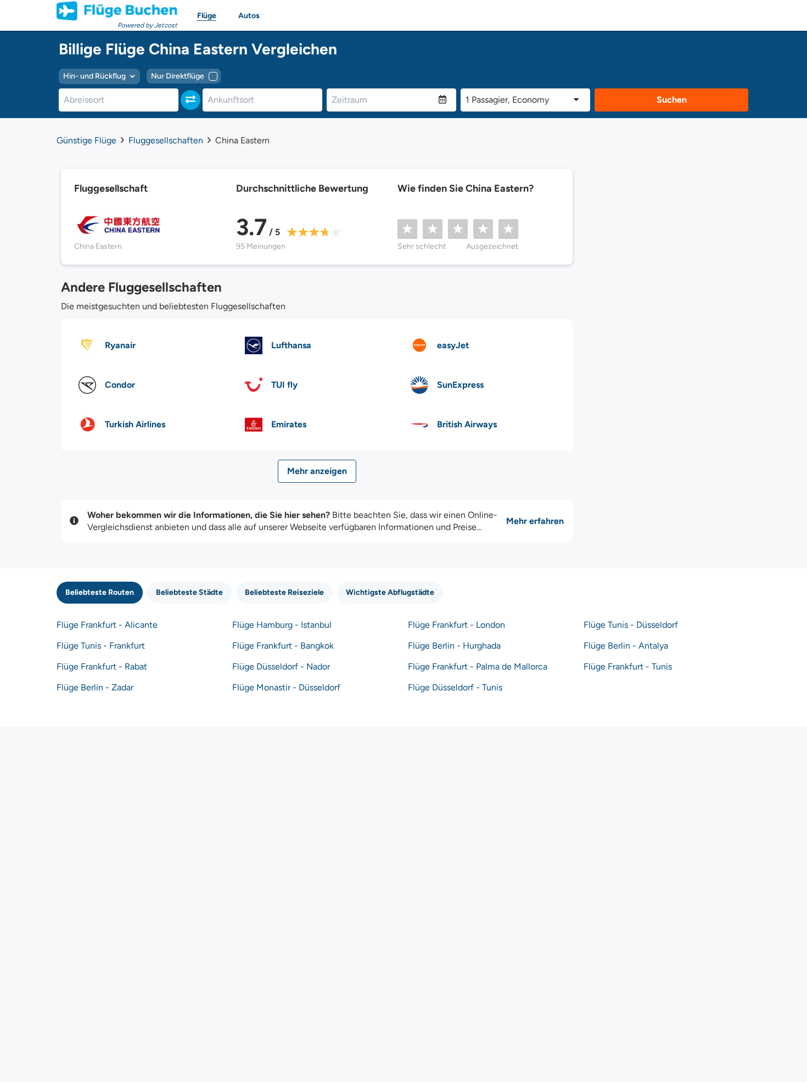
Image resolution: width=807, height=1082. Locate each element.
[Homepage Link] (117, 11)
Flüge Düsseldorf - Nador (281, 666)
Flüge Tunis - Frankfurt (101, 645)
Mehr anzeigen (317, 471)
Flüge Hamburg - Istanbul (282, 625)
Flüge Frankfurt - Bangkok (283, 645)
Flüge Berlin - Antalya (626, 645)
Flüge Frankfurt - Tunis (628, 666)
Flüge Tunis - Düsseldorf (631, 625)
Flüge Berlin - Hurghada (454, 645)
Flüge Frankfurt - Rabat (102, 666)
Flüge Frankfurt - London (456, 625)
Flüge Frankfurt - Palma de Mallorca (477, 666)
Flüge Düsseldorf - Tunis (455, 687)
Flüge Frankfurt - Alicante (107, 625)
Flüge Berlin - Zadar (95, 687)
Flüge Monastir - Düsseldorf (286, 687)
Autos (249, 15)
